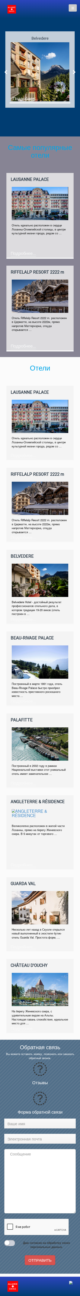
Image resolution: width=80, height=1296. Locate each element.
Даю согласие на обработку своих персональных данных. (46, 1245)
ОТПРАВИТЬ (40, 1260)
